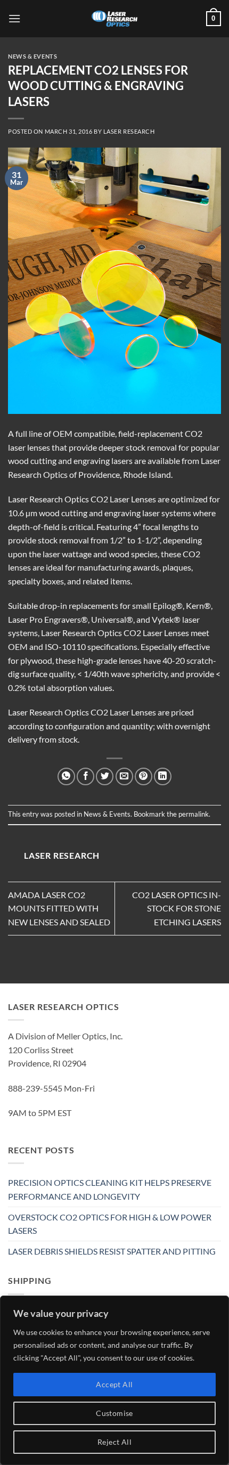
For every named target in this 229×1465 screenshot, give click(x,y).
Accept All (114, 1384)
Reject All (114, 1441)
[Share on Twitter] (104, 776)
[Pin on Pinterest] (143, 776)
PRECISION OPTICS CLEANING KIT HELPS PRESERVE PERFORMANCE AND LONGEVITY (109, 1189)
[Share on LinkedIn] (162, 776)
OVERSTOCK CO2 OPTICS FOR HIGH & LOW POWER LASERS (109, 1224)
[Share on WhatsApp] (66, 776)
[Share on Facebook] (85, 776)
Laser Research (129, 131)
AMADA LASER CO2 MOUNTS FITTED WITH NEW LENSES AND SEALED (59, 908)
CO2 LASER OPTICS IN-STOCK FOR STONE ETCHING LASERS (176, 908)
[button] (14, 18)
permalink (193, 814)
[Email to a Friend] (124, 776)
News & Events (32, 56)
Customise (114, 1413)
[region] (114, 1380)
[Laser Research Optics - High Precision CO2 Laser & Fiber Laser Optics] (114, 18)
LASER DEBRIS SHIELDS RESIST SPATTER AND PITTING (112, 1251)
